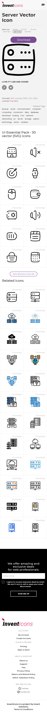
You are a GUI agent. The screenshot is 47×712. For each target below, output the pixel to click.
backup (5, 109)
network (29, 116)
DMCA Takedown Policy (24, 678)
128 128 (6, 32)
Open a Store (23, 650)
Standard (14, 101)
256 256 (17, 32)
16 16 (15, 29)
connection (18, 112)
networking (7, 119)
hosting (15, 116)
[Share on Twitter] (10, 87)
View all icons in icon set (23, 274)
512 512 (28, 32)
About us (23, 661)
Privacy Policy (23, 671)
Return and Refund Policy (23, 674)
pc (15, 119)
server (20, 119)
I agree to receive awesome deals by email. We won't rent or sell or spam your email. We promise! (26, 584)
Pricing (23, 646)
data (27, 112)
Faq (23, 667)
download (6, 116)
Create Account (23, 638)
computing (6, 112)
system (36, 119)
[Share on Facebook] (4, 87)
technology (7, 122)
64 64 (33, 29)
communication (23, 109)
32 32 (24, 29)
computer (36, 109)
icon (22, 116)
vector (16, 122)
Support (23, 664)
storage (28, 119)
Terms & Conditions (23, 709)
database (35, 112)
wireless (24, 122)
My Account (23, 635)
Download (16, 145)
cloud (12, 109)
